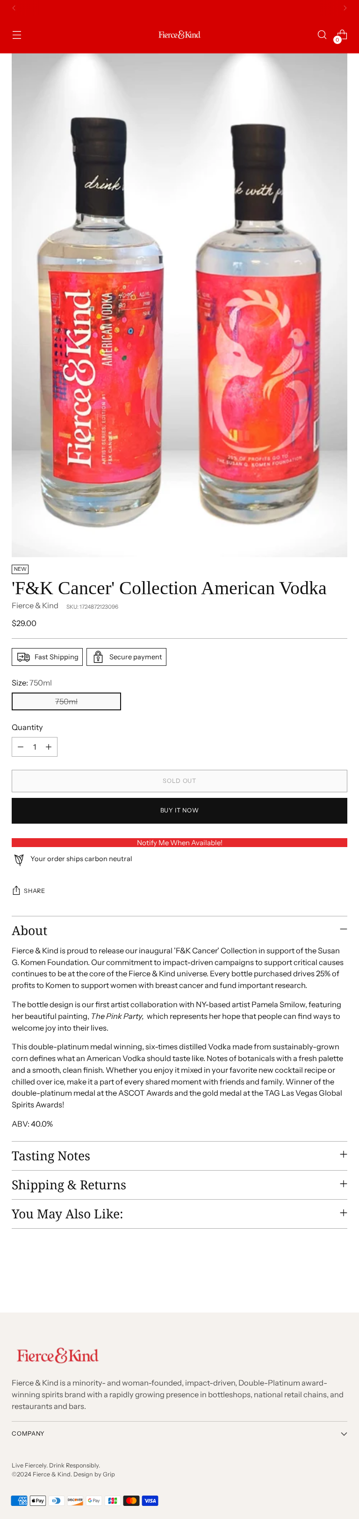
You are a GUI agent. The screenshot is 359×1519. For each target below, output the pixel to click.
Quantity (27, 727)
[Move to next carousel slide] (339, 1280)
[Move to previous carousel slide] (318, 1280)
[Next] (345, 8)
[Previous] (14, 8)
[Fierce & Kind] (179, 34)
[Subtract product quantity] (20, 746)
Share (34, 890)
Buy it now (179, 810)
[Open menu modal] (16, 34)
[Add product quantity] (48, 746)
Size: (32, 682)
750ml (66, 701)
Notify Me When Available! (180, 842)
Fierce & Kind (35, 605)
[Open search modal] (322, 34)
